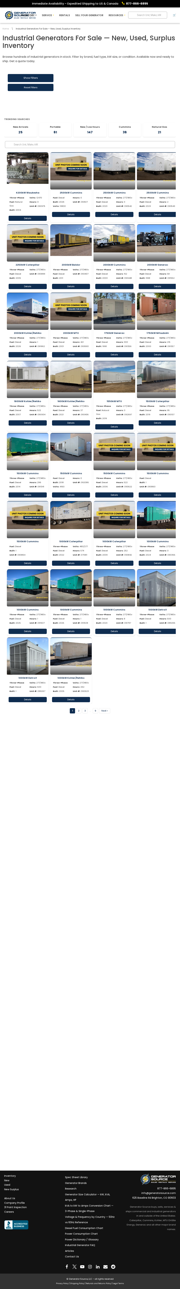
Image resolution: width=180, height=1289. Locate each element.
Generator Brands (76, 1183)
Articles (69, 1251)
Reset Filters (30, 87)
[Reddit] (113, 1267)
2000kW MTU (71, 333)
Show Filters (31, 78)
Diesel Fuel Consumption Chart (84, 1228)
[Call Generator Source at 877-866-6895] (124, 3)
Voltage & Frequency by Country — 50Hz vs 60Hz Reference (90, 1219)
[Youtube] (82, 1267)
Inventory (10, 1176)
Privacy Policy (62, 1283)
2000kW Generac (157, 264)
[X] (75, 1267)
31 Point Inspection (15, 1207)
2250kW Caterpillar (28, 264)
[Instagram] (90, 1267)
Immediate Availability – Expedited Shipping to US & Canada (75, 4)
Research (70, 1188)
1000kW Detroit (157, 609)
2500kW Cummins (71, 192)
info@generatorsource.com (159, 1193)
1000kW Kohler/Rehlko (71, 678)
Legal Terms (118, 1283)
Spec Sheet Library (76, 1177)
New (6, 1180)
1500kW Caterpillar (157, 401)
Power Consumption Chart (81, 1233)
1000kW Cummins (158, 541)
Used (7, 1185)
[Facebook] (67, 1267)
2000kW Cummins (114, 264)
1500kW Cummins (27, 473)
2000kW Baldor (71, 264)
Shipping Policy (77, 1283)
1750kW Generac (114, 333)
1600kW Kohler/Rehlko (27, 401)
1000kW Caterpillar (71, 541)
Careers (9, 1212)
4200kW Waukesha (27, 192)
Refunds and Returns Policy (98, 1283)
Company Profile (14, 1203)
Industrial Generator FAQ (80, 1245)
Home (5, 28)
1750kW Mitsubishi (158, 333)
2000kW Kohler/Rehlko (27, 333)
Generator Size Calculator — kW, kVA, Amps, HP (87, 1197)
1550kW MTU (114, 401)
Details (27, 218)
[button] (36, 15)
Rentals (64, 15)
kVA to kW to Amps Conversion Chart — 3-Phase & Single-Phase (89, 1208)
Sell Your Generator (89, 15)
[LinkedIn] (98, 1267)
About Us (9, 1198)
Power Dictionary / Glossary (82, 1239)
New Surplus (11, 1189)
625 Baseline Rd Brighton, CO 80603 (154, 1198)
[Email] (105, 1267)
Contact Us (72, 1256)
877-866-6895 (137, 4)
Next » (104, 710)
